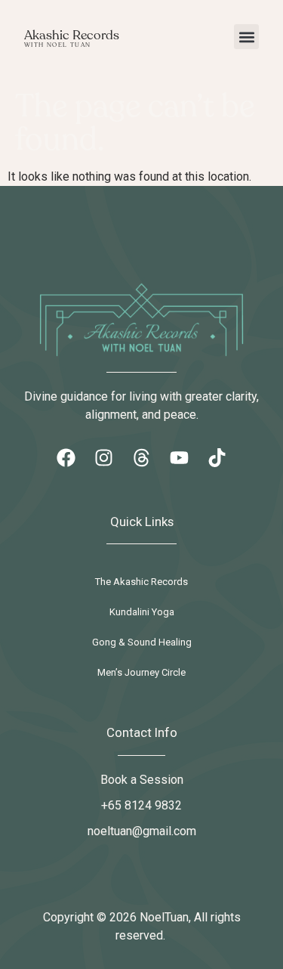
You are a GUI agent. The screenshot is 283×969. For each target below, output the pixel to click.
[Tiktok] (217, 458)
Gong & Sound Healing (142, 642)
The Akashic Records (141, 581)
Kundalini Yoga (141, 612)
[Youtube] (179, 458)
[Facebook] (66, 458)
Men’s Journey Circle (141, 672)
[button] (246, 36)
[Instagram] (104, 458)
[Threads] (142, 458)
